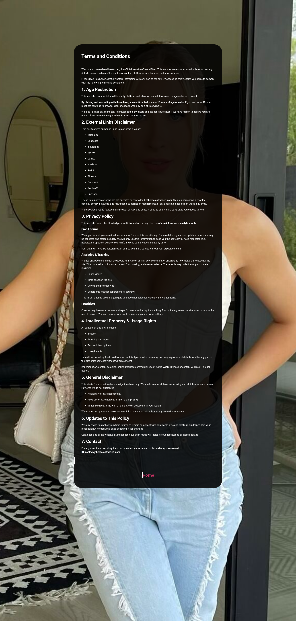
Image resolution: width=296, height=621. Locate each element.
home (148, 475)
